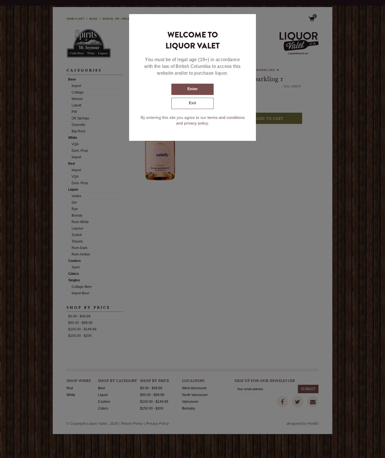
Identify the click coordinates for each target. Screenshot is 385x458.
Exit (192, 103)
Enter (192, 88)
